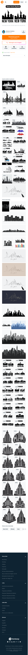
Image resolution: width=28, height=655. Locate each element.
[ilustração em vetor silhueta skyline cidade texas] (8, 535)
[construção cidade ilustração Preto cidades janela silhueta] (5, 259)
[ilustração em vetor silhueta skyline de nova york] (19, 457)
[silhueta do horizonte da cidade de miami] (8, 448)
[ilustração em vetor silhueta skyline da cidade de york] (7, 561)
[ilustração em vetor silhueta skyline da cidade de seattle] (8, 492)
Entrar (22, 2)
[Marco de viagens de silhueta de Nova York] (13, 108)
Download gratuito (14, 37)
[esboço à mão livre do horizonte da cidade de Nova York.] (19, 221)
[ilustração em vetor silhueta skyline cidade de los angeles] (7, 184)
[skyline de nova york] (7, 95)
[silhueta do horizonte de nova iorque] (8, 191)
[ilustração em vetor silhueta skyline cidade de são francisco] (8, 526)
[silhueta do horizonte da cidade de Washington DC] (8, 221)
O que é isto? (12, 52)
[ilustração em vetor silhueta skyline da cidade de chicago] (8, 552)
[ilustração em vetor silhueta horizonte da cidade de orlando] (8, 518)
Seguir (23, 32)
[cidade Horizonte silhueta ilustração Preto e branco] (19, 573)
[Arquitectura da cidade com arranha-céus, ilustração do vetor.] (8, 231)
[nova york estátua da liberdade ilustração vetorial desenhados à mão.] (7, 212)
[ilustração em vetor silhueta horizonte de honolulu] (8, 571)
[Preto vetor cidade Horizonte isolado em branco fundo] (6, 400)
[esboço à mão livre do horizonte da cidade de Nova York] (9, 144)
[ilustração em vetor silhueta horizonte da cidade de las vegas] (18, 131)
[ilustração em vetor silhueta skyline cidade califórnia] (8, 544)
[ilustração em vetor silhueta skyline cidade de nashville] (9, 203)
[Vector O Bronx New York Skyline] (9, 85)
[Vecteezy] (2, 2)
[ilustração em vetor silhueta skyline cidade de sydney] (8, 174)
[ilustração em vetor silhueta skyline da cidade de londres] (8, 152)
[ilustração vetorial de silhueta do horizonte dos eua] (7, 457)
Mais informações (6, 54)
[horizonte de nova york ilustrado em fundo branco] (8, 122)
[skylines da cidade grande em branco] (18, 163)
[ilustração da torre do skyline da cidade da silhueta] (13, 281)
